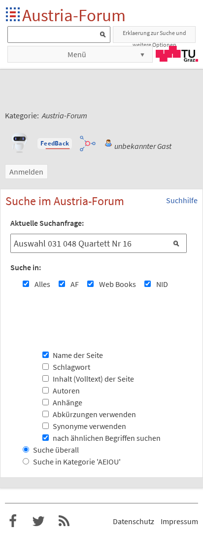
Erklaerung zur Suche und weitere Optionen (154, 36)
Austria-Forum (74, 15)
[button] (54, 143)
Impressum (179, 521)
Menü (77, 54)
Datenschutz (133, 521)
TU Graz (177, 54)
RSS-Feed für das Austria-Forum (64, 521)
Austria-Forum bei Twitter (38, 521)
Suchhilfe (182, 200)
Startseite (13, 15)
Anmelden (26, 172)
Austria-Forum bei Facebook (13, 521)
